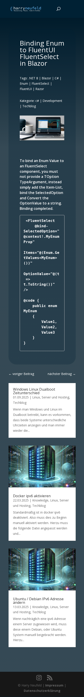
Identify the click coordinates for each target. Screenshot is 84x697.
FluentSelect (40, 83)
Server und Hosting (55, 397)
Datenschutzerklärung (42, 691)
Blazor (46, 78)
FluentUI (26, 89)
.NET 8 (33, 78)
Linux (36, 397)
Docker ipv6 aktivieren (32, 495)
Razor (39, 89)
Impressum (54, 685)
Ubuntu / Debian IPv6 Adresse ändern (38, 600)
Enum (24, 83)
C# (57, 78)
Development (52, 101)
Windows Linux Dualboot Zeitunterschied (34, 391)
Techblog (29, 106)
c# (37, 101)
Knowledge (40, 500)
